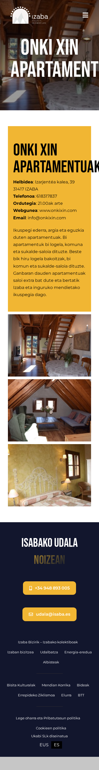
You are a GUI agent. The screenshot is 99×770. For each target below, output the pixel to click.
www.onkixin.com (58, 210)
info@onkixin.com (47, 217)
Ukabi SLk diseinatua (49, 736)
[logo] (29, 8)
